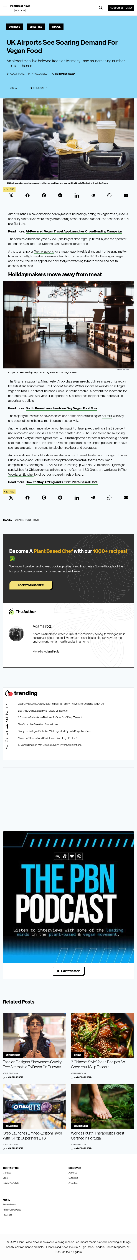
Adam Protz (17, 73)
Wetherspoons (44, 251)
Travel (56, 26)
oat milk (107, 416)
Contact (7, 1172)
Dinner (77, 1055)
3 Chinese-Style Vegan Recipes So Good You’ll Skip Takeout (50, 717)
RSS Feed (7, 1214)
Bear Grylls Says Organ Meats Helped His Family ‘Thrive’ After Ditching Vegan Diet (61, 703)
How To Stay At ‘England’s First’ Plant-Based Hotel (62, 482)
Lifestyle (36, 26)
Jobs (5, 1177)
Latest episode (70, 971)
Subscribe (73, 1177)
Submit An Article (11, 1183)
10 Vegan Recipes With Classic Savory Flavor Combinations (50, 744)
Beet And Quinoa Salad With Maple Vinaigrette (43, 710)
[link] (20, 10)
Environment (13, 1055)
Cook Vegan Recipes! (31, 585)
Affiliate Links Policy (12, 1209)
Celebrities (12, 1126)
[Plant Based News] (5, 8)
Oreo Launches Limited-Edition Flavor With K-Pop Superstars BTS (32, 1136)
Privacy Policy (9, 1204)
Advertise (73, 1183)
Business (14, 26)
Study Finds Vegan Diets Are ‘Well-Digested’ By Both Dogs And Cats (54, 731)
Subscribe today (121, 7)
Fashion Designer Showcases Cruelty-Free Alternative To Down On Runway (33, 1064)
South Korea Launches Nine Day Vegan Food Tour (61, 408)
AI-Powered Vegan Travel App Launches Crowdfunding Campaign (74, 231)
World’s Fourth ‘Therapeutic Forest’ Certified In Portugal (98, 1136)
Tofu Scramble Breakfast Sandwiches (38, 724)
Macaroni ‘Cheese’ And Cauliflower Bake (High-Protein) (47, 738)
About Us (72, 1172)
